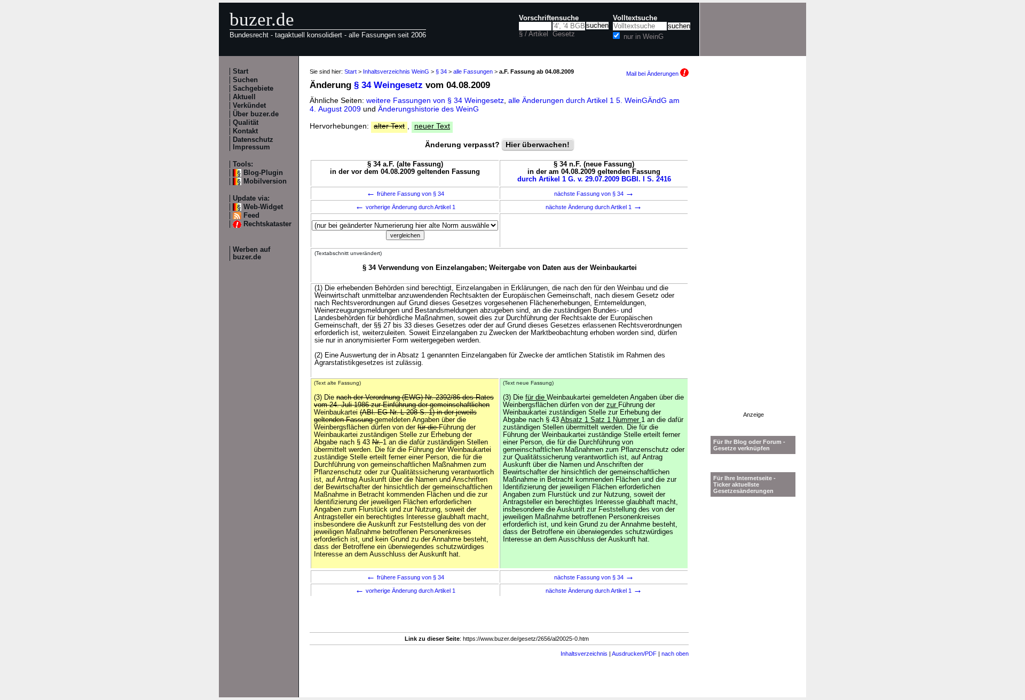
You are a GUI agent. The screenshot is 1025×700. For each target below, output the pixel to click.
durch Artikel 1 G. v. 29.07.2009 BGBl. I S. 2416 (594, 179)
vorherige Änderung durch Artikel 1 (405, 207)
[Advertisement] (753, 251)
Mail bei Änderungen (653, 73)
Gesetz (564, 34)
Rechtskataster (267, 224)
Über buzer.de (256, 114)
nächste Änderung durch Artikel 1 (594, 207)
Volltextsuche (635, 18)
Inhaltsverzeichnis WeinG (396, 71)
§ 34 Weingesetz (388, 85)
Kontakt (245, 131)
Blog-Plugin (263, 173)
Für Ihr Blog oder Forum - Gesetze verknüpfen (749, 445)
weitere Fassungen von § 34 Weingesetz (435, 100)
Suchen (245, 80)
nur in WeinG (644, 37)
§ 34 (441, 71)
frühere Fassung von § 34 (405, 193)
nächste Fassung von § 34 (594, 193)
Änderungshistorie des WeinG (428, 109)
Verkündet (249, 105)
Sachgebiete (253, 88)
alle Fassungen (473, 71)
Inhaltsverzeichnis (584, 653)
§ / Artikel (533, 34)
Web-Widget (263, 207)
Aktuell (244, 97)
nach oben (675, 653)
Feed (251, 215)
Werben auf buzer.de (251, 253)
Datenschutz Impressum (253, 143)
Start (240, 71)
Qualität (245, 122)
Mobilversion (265, 181)
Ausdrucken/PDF (634, 653)
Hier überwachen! (538, 144)
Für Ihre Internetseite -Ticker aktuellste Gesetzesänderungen (744, 484)
